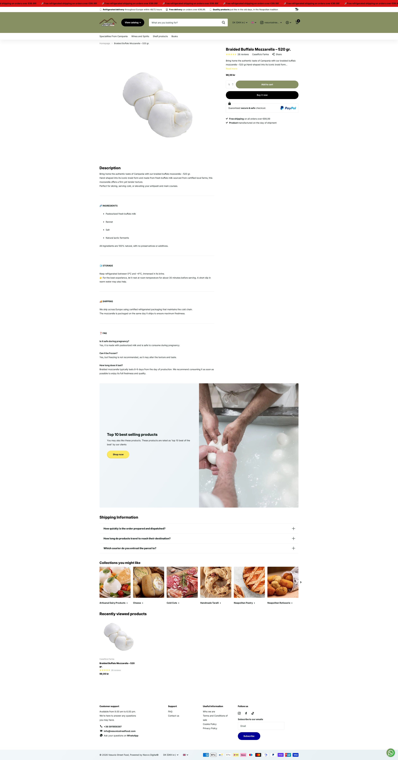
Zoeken (223, 22)
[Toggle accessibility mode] (296, 9)
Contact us (173, 715)
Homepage (105, 43)
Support (172, 706)
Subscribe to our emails (250, 719)
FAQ (170, 711)
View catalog (132, 22)
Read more (231, 68)
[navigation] (300, 582)
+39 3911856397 (113, 726)
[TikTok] (253, 713)
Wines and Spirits (140, 36)
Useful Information (213, 706)
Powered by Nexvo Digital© (144, 754)
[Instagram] (239, 713)
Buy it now (262, 95)
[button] (233, 81)
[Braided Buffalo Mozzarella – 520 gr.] (118, 637)
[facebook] (246, 713)
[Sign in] (288, 22)
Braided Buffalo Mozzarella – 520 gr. (117, 665)
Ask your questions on (121, 735)
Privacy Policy (210, 728)
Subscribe (249, 736)
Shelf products (160, 36)
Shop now (118, 454)
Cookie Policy (210, 724)
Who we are (209, 711)
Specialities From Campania (114, 36)
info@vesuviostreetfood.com (120, 731)
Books (174, 36)
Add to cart (267, 84)
